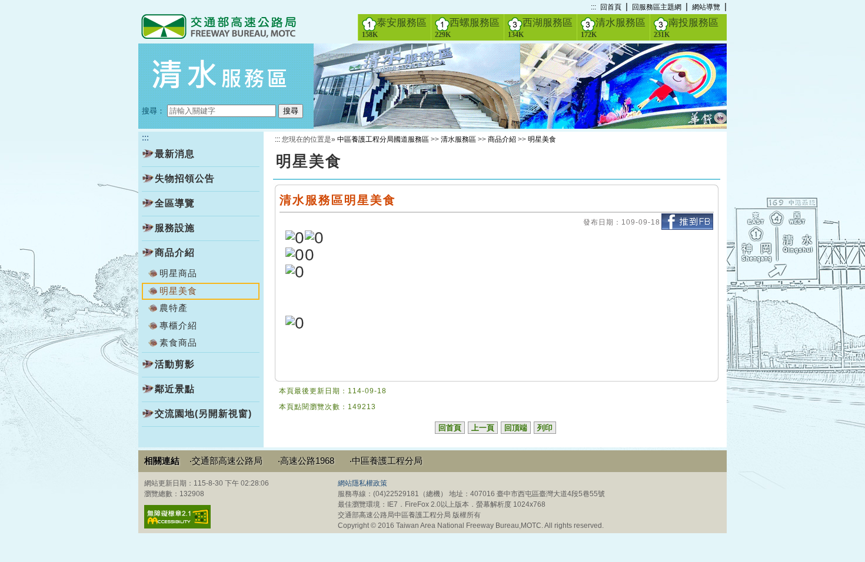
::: (593, 7)
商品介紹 (175, 252)
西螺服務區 (467, 28)
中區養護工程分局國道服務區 (383, 139)
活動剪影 (175, 364)
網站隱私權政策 (362, 483)
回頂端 (515, 427)
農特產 (173, 308)
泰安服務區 (394, 28)
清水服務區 (613, 28)
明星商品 (178, 273)
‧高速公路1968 (306, 461)
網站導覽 (706, 7)
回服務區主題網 (656, 7)
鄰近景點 (175, 389)
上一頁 (482, 427)
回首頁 (610, 7)
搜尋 (290, 110)
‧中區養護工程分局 (386, 461)
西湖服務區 (540, 28)
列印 (545, 427)
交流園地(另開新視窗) (203, 414)
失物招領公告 (185, 178)
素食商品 (178, 342)
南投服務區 (686, 28)
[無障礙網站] (177, 526)
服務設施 (175, 228)
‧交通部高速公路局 (225, 461)
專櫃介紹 (178, 325)
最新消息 (175, 154)
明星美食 (542, 139)
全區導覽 (175, 203)
